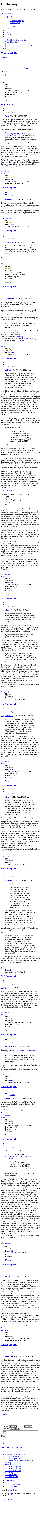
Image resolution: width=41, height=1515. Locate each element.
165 (11, 271)
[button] (6, 79)
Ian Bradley (14, 1490)
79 (11, 88)
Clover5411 (5, 692)
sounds (3, 1074)
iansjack (3, 173)
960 (11, 582)
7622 (12, 1021)
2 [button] (5, 77)
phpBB (12, 1494)
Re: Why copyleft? (9, 187)
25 (11, 698)
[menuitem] (17, 21)
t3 (1, 968)
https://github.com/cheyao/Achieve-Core (15, 166)
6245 (12, 224)
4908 (12, 179)
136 (11, 1080)
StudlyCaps (5, 1330)
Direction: (6, 1428)
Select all (8, 491)
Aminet (7, 1282)
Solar (2, 1014)
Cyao (3, 82)
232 (11, 1336)
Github (25, 339)
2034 (12, 352)
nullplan (3, 346)
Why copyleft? (9, 52)
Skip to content (6, 13)
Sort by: (21, 1426)
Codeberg (19, 337)
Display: (6, 1426)
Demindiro (4, 265)
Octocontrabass (6, 218)
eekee (3, 577)
